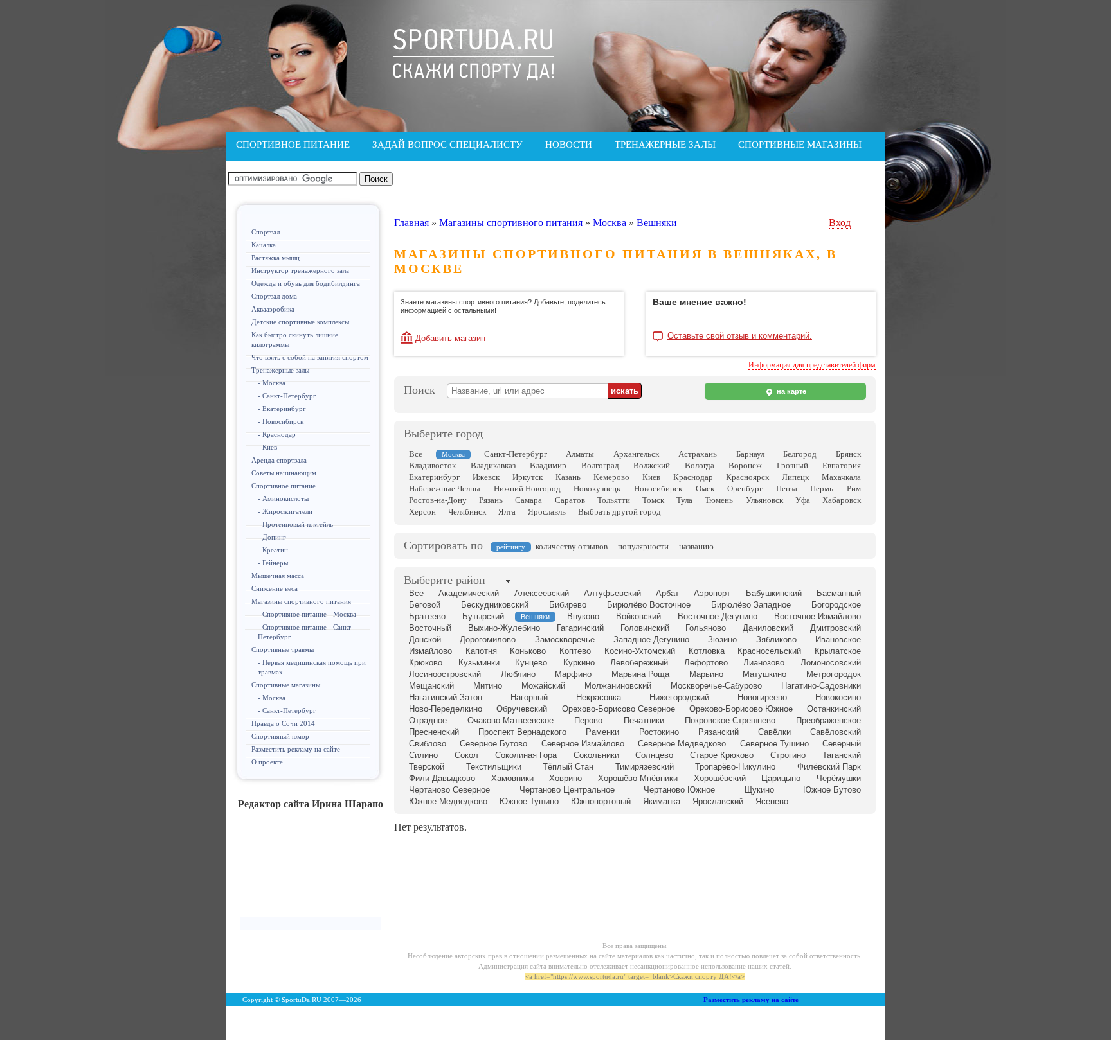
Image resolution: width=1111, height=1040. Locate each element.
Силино (423, 755)
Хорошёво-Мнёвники (638, 778)
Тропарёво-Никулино (735, 766)
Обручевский (521, 709)
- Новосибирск (280, 421)
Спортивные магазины (285, 685)
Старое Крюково (722, 755)
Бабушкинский (774, 593)
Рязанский (718, 732)
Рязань (491, 500)
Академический (468, 593)
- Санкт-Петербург (287, 396)
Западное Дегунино (651, 639)
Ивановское (838, 639)
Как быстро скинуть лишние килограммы (294, 339)
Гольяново (705, 628)
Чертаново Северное (449, 790)
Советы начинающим (283, 473)
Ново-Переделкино (445, 709)
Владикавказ (493, 465)
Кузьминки (479, 662)
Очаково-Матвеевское (510, 720)
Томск (653, 500)
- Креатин (273, 550)
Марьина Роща (640, 674)
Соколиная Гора (526, 755)
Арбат (667, 593)
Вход (840, 222)
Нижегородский (679, 697)
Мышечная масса (277, 575)
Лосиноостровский (445, 674)
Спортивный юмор (280, 736)
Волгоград (600, 465)
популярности (643, 546)
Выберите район (444, 580)
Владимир (548, 465)
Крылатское (838, 651)
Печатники (644, 720)
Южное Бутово (832, 790)
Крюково (425, 662)
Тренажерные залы (280, 370)
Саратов (570, 500)
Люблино (518, 674)
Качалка (263, 245)
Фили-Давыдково (442, 778)
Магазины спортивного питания (301, 601)
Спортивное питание (283, 485)
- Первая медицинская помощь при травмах (312, 667)
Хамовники (512, 778)
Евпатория (841, 465)
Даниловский (768, 628)
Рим (854, 488)
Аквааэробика (272, 309)
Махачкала (841, 477)
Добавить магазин (450, 338)
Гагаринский (580, 628)
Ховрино (565, 778)
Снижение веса (274, 588)
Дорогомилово (488, 639)
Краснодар (693, 477)
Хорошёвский (720, 778)
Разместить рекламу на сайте (295, 749)
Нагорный (529, 697)
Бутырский (483, 616)
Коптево (575, 651)
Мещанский (431, 686)
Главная (411, 222)
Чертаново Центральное (567, 790)
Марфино (573, 674)
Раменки (602, 732)
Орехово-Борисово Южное (741, 709)
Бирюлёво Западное (751, 605)
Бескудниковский (494, 605)
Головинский (644, 628)
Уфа (802, 500)
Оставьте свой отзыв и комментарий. (739, 335)
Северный (841, 743)
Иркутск (527, 477)
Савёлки (774, 732)
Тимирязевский (644, 766)
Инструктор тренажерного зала (300, 270)
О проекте (267, 762)
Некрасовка (598, 697)
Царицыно (780, 778)
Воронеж (745, 465)
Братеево (427, 616)
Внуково (583, 616)
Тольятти (613, 500)
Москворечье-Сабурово (716, 686)
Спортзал (265, 232)
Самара (528, 500)
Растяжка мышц (275, 257)
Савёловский (835, 732)
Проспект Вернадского (522, 732)
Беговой (424, 605)
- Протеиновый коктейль (295, 524)
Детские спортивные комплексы (300, 322)
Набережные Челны (444, 488)
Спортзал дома (274, 296)
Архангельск (636, 454)
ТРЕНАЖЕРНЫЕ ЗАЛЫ (665, 144)
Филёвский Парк (829, 766)
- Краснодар (277, 434)
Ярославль (547, 511)
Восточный (430, 628)
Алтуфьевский (612, 593)
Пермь (821, 488)
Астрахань (697, 454)
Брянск (848, 454)
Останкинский (834, 709)
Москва (609, 222)
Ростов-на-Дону (438, 500)
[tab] (444, 581)
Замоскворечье (565, 639)
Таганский (841, 755)
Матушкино (764, 674)
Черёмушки (839, 778)
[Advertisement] (310, 868)
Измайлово (430, 651)
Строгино (788, 755)
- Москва (271, 383)
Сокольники (596, 755)
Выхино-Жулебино (504, 628)
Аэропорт (712, 593)
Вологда (699, 465)
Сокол (466, 755)
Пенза (786, 488)
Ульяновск (764, 500)
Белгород (800, 454)
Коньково (528, 651)
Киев (651, 477)
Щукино (759, 790)
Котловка (707, 651)
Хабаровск (841, 500)
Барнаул (750, 454)
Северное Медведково (682, 743)
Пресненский (434, 732)
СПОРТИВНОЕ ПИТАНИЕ (293, 144)
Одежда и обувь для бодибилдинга (305, 283)
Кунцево (531, 662)
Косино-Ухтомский (639, 651)
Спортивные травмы (282, 649)
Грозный (792, 465)
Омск (705, 488)
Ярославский (717, 801)
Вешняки (657, 222)
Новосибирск (658, 488)
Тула (684, 500)
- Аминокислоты (283, 498)
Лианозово (763, 662)
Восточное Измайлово (817, 616)
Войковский (638, 616)
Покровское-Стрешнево (730, 720)
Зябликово (776, 639)
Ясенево (771, 801)
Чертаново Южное (679, 790)
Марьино (706, 674)
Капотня (481, 651)
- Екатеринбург (282, 408)
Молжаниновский (617, 686)
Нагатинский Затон (445, 697)
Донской (425, 639)
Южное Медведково (448, 801)
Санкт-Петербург (515, 454)
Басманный (839, 593)
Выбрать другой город (619, 511)
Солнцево (654, 755)
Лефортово (706, 662)
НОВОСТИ (568, 144)
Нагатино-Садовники (821, 686)
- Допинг (272, 537)
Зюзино (722, 639)
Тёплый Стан (568, 766)
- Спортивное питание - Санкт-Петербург (306, 631)
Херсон (422, 511)
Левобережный (639, 662)
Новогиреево (762, 697)
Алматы (580, 454)
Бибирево (567, 605)
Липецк (795, 477)
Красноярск (747, 477)
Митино (487, 686)
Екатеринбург (434, 477)
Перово (588, 720)
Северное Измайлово (582, 743)
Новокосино (838, 697)
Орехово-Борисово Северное (618, 709)
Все (415, 454)
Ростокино (659, 732)
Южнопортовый (601, 801)
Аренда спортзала (279, 460)
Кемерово (611, 477)
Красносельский (769, 651)
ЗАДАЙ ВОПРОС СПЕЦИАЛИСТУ (447, 144)
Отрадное (428, 720)
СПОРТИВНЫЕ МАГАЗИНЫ (800, 144)
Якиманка (661, 801)
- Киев (267, 447)
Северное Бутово (493, 743)
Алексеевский (541, 593)
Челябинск (467, 511)
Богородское (836, 605)
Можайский (543, 686)
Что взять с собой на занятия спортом (309, 357)
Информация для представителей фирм (812, 364)
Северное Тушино (774, 743)
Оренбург (745, 488)
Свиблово (427, 743)
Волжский (651, 465)
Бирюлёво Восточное (649, 605)
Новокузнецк (597, 488)
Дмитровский (835, 628)
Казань (568, 477)
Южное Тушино (529, 801)
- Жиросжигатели (285, 511)
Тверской (426, 766)
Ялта (507, 511)
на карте (790, 391)
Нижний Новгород (527, 488)
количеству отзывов (572, 546)
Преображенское (828, 720)
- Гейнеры (273, 563)
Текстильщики (493, 766)
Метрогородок (833, 674)
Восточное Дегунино (717, 616)
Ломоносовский (830, 662)
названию (696, 546)
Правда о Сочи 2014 (283, 723)
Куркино (579, 662)
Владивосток (432, 465)
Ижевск (486, 477)
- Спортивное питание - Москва (307, 614)
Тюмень (719, 500)
